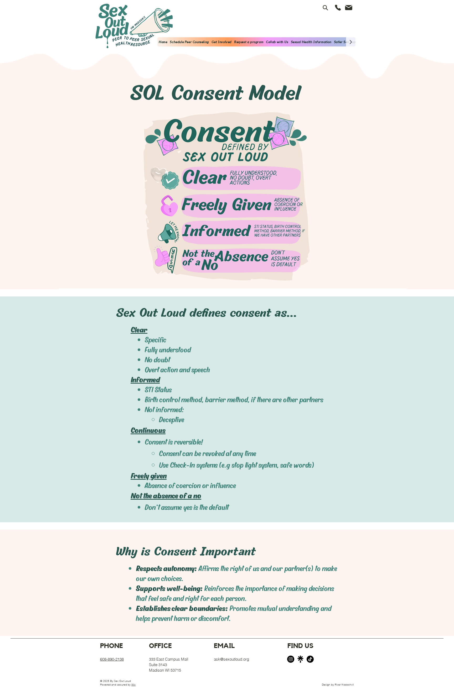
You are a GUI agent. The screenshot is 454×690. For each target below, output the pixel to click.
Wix (133, 684)
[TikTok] (310, 659)
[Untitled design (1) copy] (300, 659)
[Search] (325, 7)
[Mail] (348, 8)
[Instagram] (290, 659)
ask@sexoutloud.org (231, 659)
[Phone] (338, 8)
